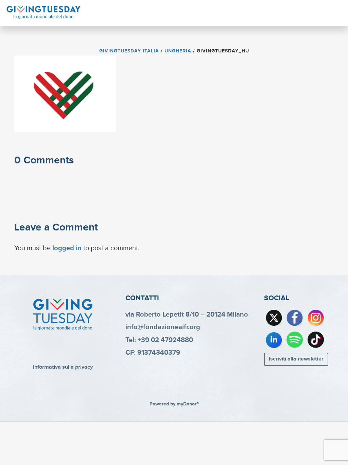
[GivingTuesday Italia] (43, 12)
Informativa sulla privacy (63, 367)
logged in (67, 248)
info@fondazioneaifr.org (162, 327)
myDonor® (188, 404)
